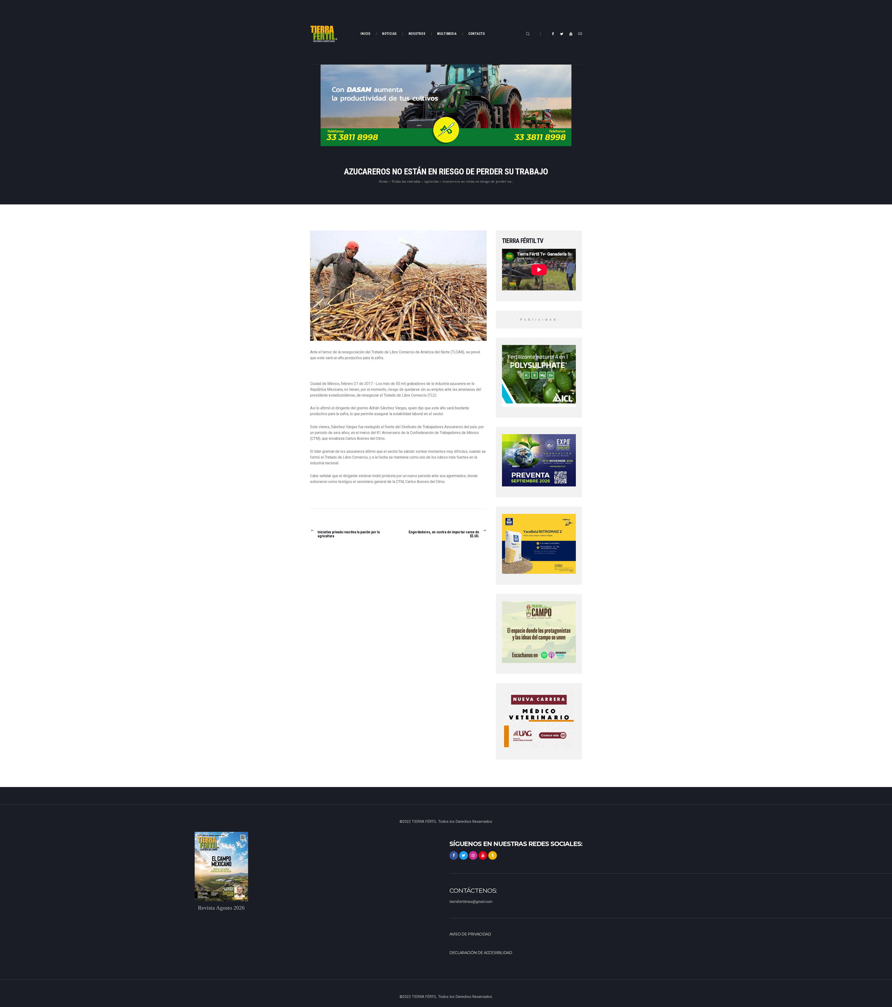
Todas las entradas (406, 181)
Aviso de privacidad (470, 934)
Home (383, 181)
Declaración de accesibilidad (480, 953)
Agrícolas (431, 181)
